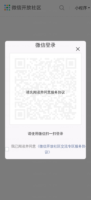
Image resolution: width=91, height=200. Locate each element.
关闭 (78, 49)
